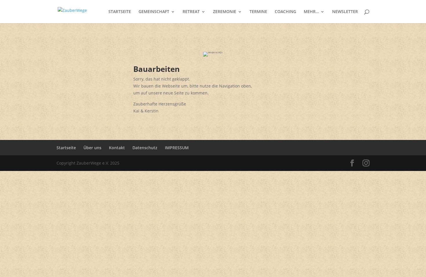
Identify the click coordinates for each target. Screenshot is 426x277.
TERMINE (258, 12)
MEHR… (311, 12)
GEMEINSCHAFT (154, 12)
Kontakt (117, 147)
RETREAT (191, 12)
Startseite (66, 147)
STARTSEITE (119, 12)
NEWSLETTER (345, 12)
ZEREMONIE (224, 12)
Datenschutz (144, 147)
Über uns (92, 147)
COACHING (285, 12)
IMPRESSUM (177, 147)
